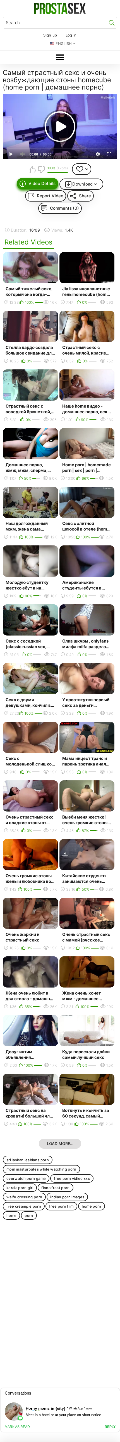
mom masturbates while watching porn (41, 1169)
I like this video (32, 169)
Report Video (50, 195)
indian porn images (67, 1197)
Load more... (60, 1143)
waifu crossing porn (24, 1197)
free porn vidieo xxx (72, 1178)
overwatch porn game (26, 1178)
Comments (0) (64, 208)
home (11, 1215)
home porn (91, 1206)
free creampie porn (23, 1206)
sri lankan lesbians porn (27, 1160)
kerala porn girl (19, 1187)
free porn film (61, 1206)
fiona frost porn (55, 1187)
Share (85, 195)
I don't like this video (41, 169)
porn (29, 1215)
